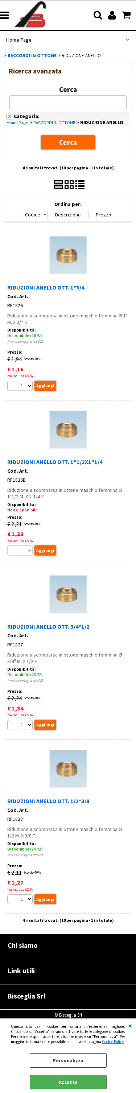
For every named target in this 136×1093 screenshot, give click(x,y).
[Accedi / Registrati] (113, 15)
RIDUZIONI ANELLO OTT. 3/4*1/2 (48, 626)
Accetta (68, 1082)
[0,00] (127, 15)
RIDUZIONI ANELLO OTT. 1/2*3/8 (48, 801)
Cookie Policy (113, 1041)
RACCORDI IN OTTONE (54, 122)
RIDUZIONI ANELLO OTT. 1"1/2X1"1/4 (55, 461)
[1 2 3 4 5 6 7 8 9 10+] (20, 387)
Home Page (19, 40)
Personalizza (68, 1060)
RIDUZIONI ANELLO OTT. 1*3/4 (46, 287)
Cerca (68, 89)
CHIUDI (130, 1025)
